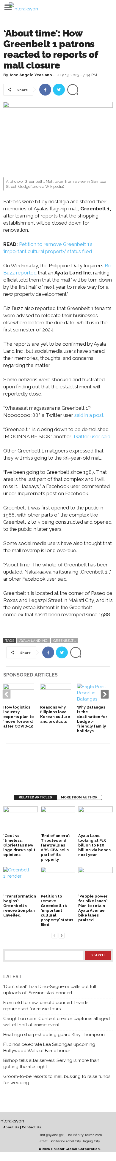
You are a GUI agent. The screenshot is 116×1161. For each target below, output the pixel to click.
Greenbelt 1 (64, 641)
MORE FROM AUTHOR (79, 797)
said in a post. (89, 415)
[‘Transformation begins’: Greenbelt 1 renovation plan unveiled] (20, 880)
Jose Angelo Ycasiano (30, 75)
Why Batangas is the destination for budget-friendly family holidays (92, 719)
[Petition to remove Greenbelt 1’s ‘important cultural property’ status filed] (58, 880)
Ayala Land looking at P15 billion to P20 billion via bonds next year (94, 845)
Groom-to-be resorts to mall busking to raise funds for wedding (56, 1079)
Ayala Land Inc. (33, 641)
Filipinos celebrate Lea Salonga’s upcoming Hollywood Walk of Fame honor (49, 1047)
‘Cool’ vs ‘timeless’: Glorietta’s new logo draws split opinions (19, 845)
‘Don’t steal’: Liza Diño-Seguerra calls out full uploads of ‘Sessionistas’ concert (49, 989)
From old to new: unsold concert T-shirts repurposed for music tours (45, 1005)
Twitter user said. (92, 436)
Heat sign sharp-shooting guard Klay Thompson (54, 1034)
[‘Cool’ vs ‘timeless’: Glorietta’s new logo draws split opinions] (20, 819)
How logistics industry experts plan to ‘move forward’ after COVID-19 (18, 716)
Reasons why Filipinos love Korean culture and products (55, 714)
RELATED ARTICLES (35, 797)
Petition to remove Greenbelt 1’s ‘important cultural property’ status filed (57, 910)
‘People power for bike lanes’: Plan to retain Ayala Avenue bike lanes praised (93, 908)
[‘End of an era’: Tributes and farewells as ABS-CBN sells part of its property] (58, 819)
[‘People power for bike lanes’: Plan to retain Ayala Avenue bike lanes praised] (95, 880)
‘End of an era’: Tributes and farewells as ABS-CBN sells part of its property (55, 847)
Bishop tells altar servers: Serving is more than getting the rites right (51, 1063)
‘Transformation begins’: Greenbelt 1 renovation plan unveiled (19, 905)
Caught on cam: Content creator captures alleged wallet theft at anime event (56, 1021)
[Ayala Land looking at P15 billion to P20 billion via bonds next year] (95, 819)
